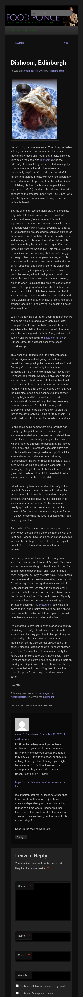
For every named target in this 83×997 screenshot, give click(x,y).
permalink (49, 697)
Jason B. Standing (25, 734)
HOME (15, 30)
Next (68, 43)
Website (22, 975)
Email (24, 955)
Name (24, 935)
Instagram (45, 604)
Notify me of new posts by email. (37, 993)
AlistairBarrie (56, 70)
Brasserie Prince (53, 337)
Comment (25, 886)
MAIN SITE (31, 30)
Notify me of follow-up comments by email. (43, 986)
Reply (21, 837)
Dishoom (45, 160)
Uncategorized (46, 693)
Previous (17, 43)
